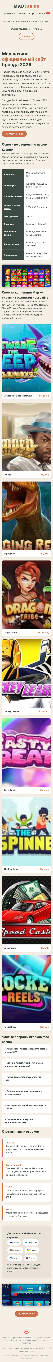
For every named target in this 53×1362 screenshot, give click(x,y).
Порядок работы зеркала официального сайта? (19, 1121)
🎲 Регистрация (26, 1313)
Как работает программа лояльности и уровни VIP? (26, 1050)
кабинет (26, 36)
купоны (6, 21)
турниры (37, 29)
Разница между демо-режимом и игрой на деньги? (23, 1093)
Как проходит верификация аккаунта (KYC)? (25, 1107)
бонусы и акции (39, 13)
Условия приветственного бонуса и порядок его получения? (24, 1064)
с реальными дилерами (25, 21)
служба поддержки (20, 29)
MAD (26, 6)
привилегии (9, 13)
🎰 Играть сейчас (14, 133)
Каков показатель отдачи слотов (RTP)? (23, 1079)
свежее (21, 13)
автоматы (45, 21)
